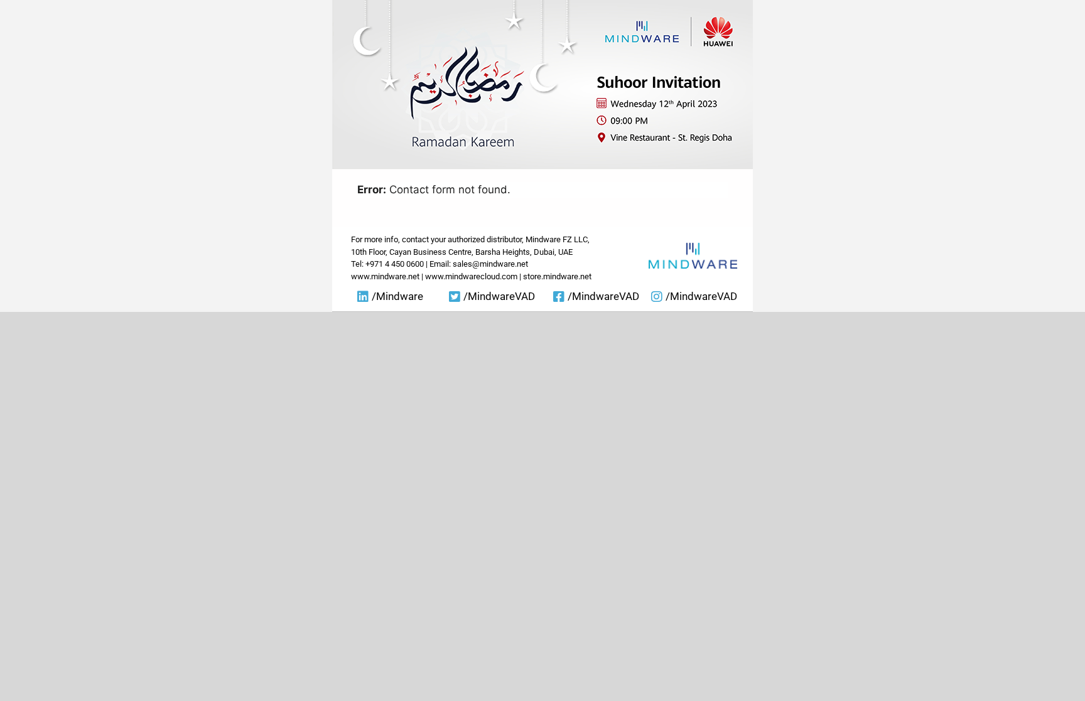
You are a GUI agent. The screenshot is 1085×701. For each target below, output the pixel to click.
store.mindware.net (557, 276)
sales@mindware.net (490, 264)
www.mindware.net (385, 276)
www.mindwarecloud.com (471, 276)
